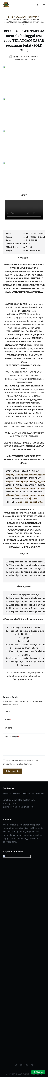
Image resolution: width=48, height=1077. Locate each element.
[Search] (37, 5)
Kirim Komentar (13, 771)
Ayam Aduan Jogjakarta (24, 60)
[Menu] (44, 4)
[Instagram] (27, 1065)
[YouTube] (32, 1065)
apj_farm (32, 498)
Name (8, 711)
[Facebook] (16, 1065)
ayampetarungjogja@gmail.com (18, 806)
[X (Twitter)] (21, 1065)
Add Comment (12, 736)
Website (8, 728)
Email (8, 719)
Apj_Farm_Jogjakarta (30, 502)
